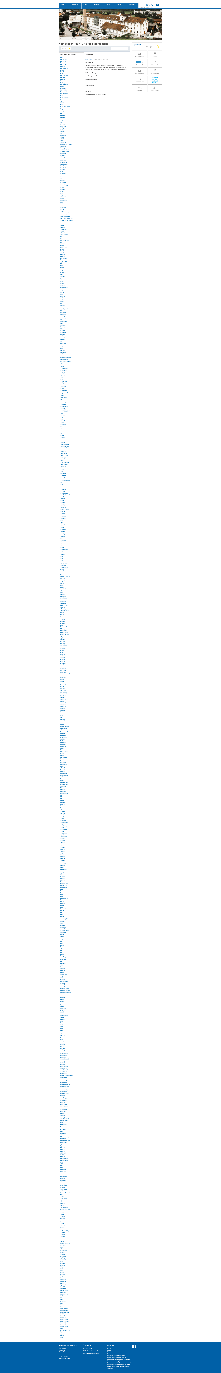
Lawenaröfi (63, 690)
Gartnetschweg (64, 392)
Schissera (62, 1062)
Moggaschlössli (64, 793)
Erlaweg (62, 267)
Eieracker (62, 254)
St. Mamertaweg (64, 1135)
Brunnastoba (63, 196)
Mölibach (62, 797)
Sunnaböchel (63, 1176)
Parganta (62, 873)
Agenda (109, 1350)
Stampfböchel (63, 1142)
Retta (61, 941)
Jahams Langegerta (65, 576)
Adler (61, 57)
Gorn (61, 433)
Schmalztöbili (63, 1073)
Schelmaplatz (63, 1050)
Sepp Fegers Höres (65, 1117)
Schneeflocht (63, 1088)
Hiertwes (62, 515)
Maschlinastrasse (64, 741)
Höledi (61, 543)
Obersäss (62, 854)
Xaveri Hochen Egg (65, 1330)
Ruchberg (62, 997)
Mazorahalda (63, 760)
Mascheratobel (64, 737)
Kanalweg (62, 594)
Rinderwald (63, 959)
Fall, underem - (64, 280)
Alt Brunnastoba (64, 68)
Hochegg (62, 533)
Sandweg (62, 1019)
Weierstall (62, 1287)
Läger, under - (63, 670)
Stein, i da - (63, 1147)
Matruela (62, 748)
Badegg (62, 137)
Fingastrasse (63, 325)
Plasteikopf (63, 892)
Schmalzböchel (64, 1070)
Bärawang (62, 148)
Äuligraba (62, 115)
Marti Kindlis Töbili (65, 732)
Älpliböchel (63, 64)
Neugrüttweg (63, 826)
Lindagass (62, 708)
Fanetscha (62, 289)
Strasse (61, 1173)
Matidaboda (63, 742)
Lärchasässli (63, 685)
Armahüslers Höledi (65, 106)
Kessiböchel (63, 619)
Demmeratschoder (65, 216)
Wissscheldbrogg (64, 1321)
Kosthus (62, 650)
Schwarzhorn (63, 1108)
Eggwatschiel (63, 247)
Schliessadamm (64, 1066)
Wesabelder (63, 1301)
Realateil (62, 936)
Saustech (62, 1032)
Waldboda (62, 1263)
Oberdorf (62, 849)
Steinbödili (63, 1149)
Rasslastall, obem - (65, 930)
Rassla (61, 923)
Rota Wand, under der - (66, 992)
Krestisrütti (62, 654)
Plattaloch (62, 900)
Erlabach (62, 265)
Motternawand (63, 806)
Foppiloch (62, 337)
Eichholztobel (63, 251)
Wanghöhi (62, 1274)
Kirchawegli (63, 623)
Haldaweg (62, 477)
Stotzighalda (63, 1171)
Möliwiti (62, 800)
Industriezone (63, 572)
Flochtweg (62, 327)
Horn (61, 553)
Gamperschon (63, 370)
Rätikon (62, 934)
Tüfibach (62, 1223)
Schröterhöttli (63, 1100)
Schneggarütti (63, 1097)
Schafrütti (62, 1048)
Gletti (61, 419)
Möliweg (62, 798)
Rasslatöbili (63, 932)
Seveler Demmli (64, 1120)
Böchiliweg (63, 173)
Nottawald (62, 842)
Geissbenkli (63, 402)
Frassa (61, 348)
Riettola (62, 954)
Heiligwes (62, 504)
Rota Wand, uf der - (65, 988)
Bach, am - (62, 124)
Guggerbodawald (64, 464)
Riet (61, 948)
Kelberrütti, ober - (64, 609)
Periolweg (62, 876)
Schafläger (62, 1044)
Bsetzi (61, 202)
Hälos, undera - (64, 487)
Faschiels (62, 307)
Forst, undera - (63, 345)
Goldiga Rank (63, 421)
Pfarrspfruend (63, 885)
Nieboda (62, 831)
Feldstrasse (63, 312)
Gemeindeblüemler (65, 410)
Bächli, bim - (63, 126)
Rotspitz (62, 994)
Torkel (61, 1194)
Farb (61, 303)
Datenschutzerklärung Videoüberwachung (118, 1364)
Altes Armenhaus (64, 92)
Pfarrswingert (63, 887)
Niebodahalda (63, 833)
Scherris (62, 1051)
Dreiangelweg (63, 229)
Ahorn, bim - (63, 61)
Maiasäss (62, 730)
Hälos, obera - (63, 486)
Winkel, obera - (64, 1306)
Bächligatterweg (64, 130)
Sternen (62, 1131)
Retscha (62, 939)
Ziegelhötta (63, 1332)
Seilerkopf (62, 1113)
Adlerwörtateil (63, 59)
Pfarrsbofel (62, 882)
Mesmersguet (63, 773)
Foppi (61, 336)
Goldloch (62, 422)
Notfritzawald (63, 836)
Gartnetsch (62, 388)
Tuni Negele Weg (64, 1230)
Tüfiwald (62, 1227)
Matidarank (63, 744)
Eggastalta (62, 242)
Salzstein (62, 1012)
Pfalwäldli (62, 880)
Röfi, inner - (63, 967)
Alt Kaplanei (63, 72)
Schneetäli (62, 1095)
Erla (61, 263)
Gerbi (61, 413)
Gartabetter (63, 386)
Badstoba (62, 139)
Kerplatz (62, 618)
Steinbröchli (63, 1153)
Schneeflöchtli (63, 1091)
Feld (61, 310)
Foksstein (62, 330)
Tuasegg (62, 1212)
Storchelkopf (63, 1169)
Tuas (61, 1211)
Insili (61, 574)
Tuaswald (62, 1218)
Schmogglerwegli (64, 1086)
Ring (61, 961)
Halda (61, 471)
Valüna (61, 1247)
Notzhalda (62, 847)
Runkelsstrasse (64, 1003)
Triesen (62, 1205)
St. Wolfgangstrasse (65, 1140)
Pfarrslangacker (64, 883)
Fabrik (61, 271)
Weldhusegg (63, 1292)
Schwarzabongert (64, 1106)
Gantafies (62, 372)
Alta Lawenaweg (64, 75)
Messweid (62, 780)
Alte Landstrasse (64, 84)
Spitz (61, 1126)
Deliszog (62, 209)
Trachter (62, 1196)
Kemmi (62, 612)
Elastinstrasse (63, 258)
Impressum (110, 1352)
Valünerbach (63, 1254)
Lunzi (61, 717)
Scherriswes (63, 1057)
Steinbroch (62, 1151)
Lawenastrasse (63, 692)
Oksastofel (62, 858)
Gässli (61, 399)
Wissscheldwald (64, 1324)
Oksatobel (62, 860)
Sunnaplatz (63, 1180)
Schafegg (62, 1042)
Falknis (61, 274)
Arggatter (62, 101)
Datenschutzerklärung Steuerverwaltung (118, 1366)
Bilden (119, 4)
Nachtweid (62, 811)
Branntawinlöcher (64, 186)
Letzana (62, 701)
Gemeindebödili (64, 412)
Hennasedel (63, 507)
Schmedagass (63, 1077)
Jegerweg (62, 578)
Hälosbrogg (63, 489)
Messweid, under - (65, 784)
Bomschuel (63, 182)
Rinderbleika (63, 957)
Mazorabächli (63, 757)
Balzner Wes (63, 146)
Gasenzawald (63, 397)
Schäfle (62, 1046)
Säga (61, 1004)
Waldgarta (62, 1265)
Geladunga (62, 408)
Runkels (62, 1001)
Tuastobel (62, 1216)
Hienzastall (63, 513)
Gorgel (61, 430)
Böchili (61, 171)
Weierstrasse (63, 1288)
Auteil (61, 120)
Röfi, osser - (63, 968)
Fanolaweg (62, 298)
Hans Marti (62, 496)
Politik (62, 4)
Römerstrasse (63, 974)
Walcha (61, 1261)
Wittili (61, 1328)
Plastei (61, 889)
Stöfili (61, 1165)
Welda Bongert (64, 1290)
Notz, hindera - (64, 845)
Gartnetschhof (63, 390)
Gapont (62, 377)
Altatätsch (62, 79)
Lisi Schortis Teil (64, 713)
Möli (61, 795)
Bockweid (62, 175)
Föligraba (62, 334)
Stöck (61, 1162)
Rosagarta (62, 976)
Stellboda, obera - (64, 1158)
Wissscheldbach (64, 1319)
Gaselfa (62, 393)
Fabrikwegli (63, 272)
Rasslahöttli (63, 927)
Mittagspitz (62, 789)
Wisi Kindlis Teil (64, 1310)
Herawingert (63, 511)
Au (60, 108)
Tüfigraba (62, 1225)
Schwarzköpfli (63, 1109)
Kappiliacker (63, 601)
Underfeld (62, 1236)
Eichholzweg (63, 252)
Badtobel (62, 140)
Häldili (61, 482)
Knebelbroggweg (64, 634)
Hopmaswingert (64, 549)
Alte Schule (63, 88)
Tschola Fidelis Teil (65, 1209)
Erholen (108, 4)
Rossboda (62, 979)
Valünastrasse (63, 1250)
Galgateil (62, 365)
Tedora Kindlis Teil (64, 1189)
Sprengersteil (63, 1127)
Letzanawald (63, 703)
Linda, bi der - (63, 706)
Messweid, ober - (64, 782)
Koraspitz (62, 647)
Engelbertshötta (64, 261)
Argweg (62, 102)
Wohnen (96, 4)
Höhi (61, 538)
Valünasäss (62, 1249)
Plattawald (62, 907)
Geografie (110, 1368)
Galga (61, 363)
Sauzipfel (62, 1035)
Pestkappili (63, 878)
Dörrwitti (62, 225)
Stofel (61, 1164)
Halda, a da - (63, 473)
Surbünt (62, 1182)
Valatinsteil (62, 1245)
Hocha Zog (62, 531)
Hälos (61, 484)
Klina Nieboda (63, 627)
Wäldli (61, 1268)
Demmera (62, 211)
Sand (61, 1014)
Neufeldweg (63, 820)
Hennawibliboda (64, 509)
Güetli (61, 460)
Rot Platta (62, 983)
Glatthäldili (63, 415)
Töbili (61, 1191)
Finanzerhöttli (63, 321)
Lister (61, 715)
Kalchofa (62, 583)
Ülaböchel (62, 1232)
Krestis (61, 652)
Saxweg (62, 1041)
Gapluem (62, 375)
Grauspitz (62, 442)
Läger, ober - (63, 668)
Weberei (62, 1283)
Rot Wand (62, 985)
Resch (61, 938)
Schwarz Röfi (63, 1102)
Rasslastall (62, 929)
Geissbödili (63, 404)
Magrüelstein (63, 728)
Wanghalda (62, 1272)
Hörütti (61, 556)
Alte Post (62, 86)
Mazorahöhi (63, 762)
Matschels (62, 750)
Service (85, 4)
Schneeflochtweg (64, 1093)
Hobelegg (62, 524)
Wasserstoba (63, 1281)
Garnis (61, 379)
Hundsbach (63, 565)
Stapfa (61, 1144)
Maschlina (62, 739)
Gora (61, 426)
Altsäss (61, 95)
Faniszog (62, 292)
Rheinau (62, 945)
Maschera (62, 733)
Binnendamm (63, 162)
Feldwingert (63, 316)
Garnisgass (62, 383)
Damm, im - (63, 205)
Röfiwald (62, 972)
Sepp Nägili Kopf (64, 1118)
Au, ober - (62, 110)
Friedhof (62, 354)
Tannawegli (63, 1183)
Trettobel (62, 1202)
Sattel (61, 1026)
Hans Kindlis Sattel (65, 495)
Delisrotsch (63, 207)
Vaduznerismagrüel (65, 1243)
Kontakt (109, 1348)
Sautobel (62, 1033)
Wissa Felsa (63, 1315)
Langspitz (62, 681)
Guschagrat (63, 466)
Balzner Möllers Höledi (66, 144)
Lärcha (61, 683)
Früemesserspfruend (65, 357)
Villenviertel (63, 1256)
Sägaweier (62, 1010)
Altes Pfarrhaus (64, 93)
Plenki (61, 914)
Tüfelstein (62, 1221)
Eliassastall (62, 260)
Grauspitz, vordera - (65, 446)
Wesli (61, 1303)
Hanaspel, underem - (65, 493)
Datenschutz (110, 1353)
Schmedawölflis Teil (65, 1084)
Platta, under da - (64, 898)
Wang (61, 1270)
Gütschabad (63, 468)
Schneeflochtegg (64, 1089)
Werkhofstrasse (64, 1296)
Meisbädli (62, 771)
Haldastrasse (63, 475)
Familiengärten (64, 287)
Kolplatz (62, 636)
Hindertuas (63, 518)
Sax (60, 1037)
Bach (61, 122)
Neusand (62, 827)
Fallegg (61, 281)
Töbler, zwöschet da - (65, 1193)
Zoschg (61, 1337)
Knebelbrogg (63, 630)
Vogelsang (62, 1258)
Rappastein (63, 921)
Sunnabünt (62, 1178)
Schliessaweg (63, 1068)
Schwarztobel (63, 1111)
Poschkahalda (63, 920)
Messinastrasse (64, 779)
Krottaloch (62, 657)
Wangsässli (62, 1276)
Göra (61, 428)
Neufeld (62, 818)
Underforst (62, 1238)
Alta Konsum (63, 73)
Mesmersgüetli (64, 775)
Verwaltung (75, 4)
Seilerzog (62, 1115)
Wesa (61, 1299)
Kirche (61, 625)
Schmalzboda (63, 1071)
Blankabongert (63, 164)
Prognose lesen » (138, 45)
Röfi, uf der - (63, 970)
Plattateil (62, 905)
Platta (61, 894)
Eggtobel (62, 245)
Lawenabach (63, 688)
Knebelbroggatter (64, 632)
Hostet (61, 562)
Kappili (61, 600)
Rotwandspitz (63, 995)
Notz (61, 844)
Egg (61, 236)
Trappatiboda (63, 1198)
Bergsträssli (63, 160)
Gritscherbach (63, 448)
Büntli (61, 204)
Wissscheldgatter (64, 1323)
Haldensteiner (63, 478)
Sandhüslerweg (64, 1015)
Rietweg (62, 956)
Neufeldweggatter (64, 822)
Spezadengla (63, 1124)
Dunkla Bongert (64, 234)
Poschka (62, 916)
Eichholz (62, 249)
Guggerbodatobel (64, 462)
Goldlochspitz (63, 424)
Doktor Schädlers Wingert (66, 218)
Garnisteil (62, 384)
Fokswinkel (63, 332)
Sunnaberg (62, 1174)
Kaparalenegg (63, 598)
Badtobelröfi (63, 142)
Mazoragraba (63, 759)
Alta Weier (62, 77)
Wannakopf (63, 1279)
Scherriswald (63, 1055)
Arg (60, 99)
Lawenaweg (63, 695)
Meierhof (62, 768)
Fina (61, 319)
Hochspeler (63, 534)
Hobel (61, 520)
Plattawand (63, 909)
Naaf (61, 809)
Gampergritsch (64, 368)
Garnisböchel (63, 381)
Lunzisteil (62, 719)
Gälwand (62, 366)
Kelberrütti (62, 607)
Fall (61, 278)
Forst (61, 341)
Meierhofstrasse (64, 769)
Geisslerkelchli (64, 406)
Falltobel (62, 283)
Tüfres (61, 1229)
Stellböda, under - (64, 1160)
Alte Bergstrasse (64, 83)
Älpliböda (62, 66)
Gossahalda (63, 439)
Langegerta (63, 675)
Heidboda (62, 502)
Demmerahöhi (64, 214)
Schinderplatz (63, 1061)
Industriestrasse (64, 571)
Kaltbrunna (62, 591)
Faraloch (62, 301)
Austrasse (62, 119)
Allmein (62, 63)
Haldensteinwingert (65, 480)
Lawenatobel (63, 694)
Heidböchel (63, 500)
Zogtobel (62, 1335)
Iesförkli (62, 569)
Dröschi (62, 231)
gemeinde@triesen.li (64, 1358)
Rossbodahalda (64, 981)
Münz (61, 807)
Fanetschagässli (64, 290)
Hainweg (62, 469)
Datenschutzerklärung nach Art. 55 (116, 1357)
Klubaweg (62, 628)
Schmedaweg (63, 1082)
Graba (61, 440)
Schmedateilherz (64, 1080)
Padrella (62, 867)
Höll (61, 545)
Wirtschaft (131, 4)
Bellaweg (62, 157)
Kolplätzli (62, 638)
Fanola (61, 294)
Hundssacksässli (64, 567)
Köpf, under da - (64, 645)
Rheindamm (63, 947)
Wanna (61, 1277)
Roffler (61, 965)
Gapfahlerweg (63, 374)
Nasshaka (62, 813)
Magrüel (62, 724)
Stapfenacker (63, 1146)
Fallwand (62, 285)
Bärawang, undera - (65, 151)
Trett (61, 1200)
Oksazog (62, 862)
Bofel (61, 178)
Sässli (61, 1021)
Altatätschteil (63, 81)
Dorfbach (62, 222)
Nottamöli (62, 840)
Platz (61, 912)
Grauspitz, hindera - (65, 444)
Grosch (61, 449)
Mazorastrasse (63, 764)
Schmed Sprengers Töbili (66, 1075)
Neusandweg (63, 829)
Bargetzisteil (63, 155)
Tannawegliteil (63, 1185)
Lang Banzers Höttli (65, 674)
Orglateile (62, 865)
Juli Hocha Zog (63, 581)
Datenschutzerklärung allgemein (116, 1355)
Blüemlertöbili (64, 167)
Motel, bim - (63, 802)
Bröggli (61, 195)
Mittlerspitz (63, 791)
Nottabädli (62, 838)
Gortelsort (62, 437)
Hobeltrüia (62, 525)
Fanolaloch (62, 296)
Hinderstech (63, 516)
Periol (61, 874)
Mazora (62, 753)
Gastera (62, 401)
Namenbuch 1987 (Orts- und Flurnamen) (75, 38)
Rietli (61, 950)
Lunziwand (62, 722)
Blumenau (62, 169)
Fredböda (62, 350)
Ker (60, 616)
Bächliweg (62, 131)
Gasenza (62, 395)
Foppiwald (62, 339)
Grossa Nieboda (64, 455)
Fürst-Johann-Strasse (65, 361)
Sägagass (62, 1006)
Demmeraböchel (64, 213)
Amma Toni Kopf (64, 97)
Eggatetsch (62, 243)
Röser (61, 977)
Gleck (61, 417)
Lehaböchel (63, 697)
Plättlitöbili (62, 910)
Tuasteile (62, 1214)
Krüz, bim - (63, 665)
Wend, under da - (64, 1294)
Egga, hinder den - (64, 240)
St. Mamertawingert (65, 1136)
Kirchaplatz (62, 621)
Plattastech (62, 903)
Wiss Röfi (62, 1314)
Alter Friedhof (63, 90)
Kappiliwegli (63, 603)
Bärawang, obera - (64, 149)
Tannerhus (62, 1187)
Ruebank (62, 999)
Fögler (61, 328)
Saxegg (61, 1039)
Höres (61, 551)
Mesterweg (63, 786)
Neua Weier (63, 816)
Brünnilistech (63, 200)
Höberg (62, 527)
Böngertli (62, 184)
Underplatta (63, 1240)
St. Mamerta (63, 1133)
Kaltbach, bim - (64, 589)
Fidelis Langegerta (64, 318)
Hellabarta (62, 506)
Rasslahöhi (62, 925)
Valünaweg (62, 1252)
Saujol (61, 1030)
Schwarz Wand (63, 1104)
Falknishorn (63, 276)
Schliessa (62, 1064)
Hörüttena (62, 554)
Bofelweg (62, 180)
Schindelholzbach (64, 1059)
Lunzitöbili (62, 721)
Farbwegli (62, 305)
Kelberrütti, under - (65, 610)
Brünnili (62, 198)
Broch (61, 193)
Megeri (61, 766)
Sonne (61, 1122)
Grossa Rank (63, 457)
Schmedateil (63, 1079)
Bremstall (62, 191)
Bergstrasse (63, 158)
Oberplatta (62, 853)
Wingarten (62, 1305)
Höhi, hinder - (63, 540)
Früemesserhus (64, 355)
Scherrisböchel (64, 1053)
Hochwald (62, 536)
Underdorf (62, 1234)
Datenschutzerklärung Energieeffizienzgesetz (119, 1362)
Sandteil (62, 1017)
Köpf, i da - (62, 641)
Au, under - (63, 111)
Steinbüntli (63, 1155)
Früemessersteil (64, 359)
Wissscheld (63, 1317)
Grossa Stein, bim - (65, 459)
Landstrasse (63, 672)
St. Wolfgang (63, 1138)
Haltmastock (63, 491)
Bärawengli (63, 153)
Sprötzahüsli (63, 1129)
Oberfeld (62, 851)
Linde (61, 712)
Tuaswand (62, 1220)
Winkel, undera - (64, 1308)
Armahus (62, 104)
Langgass (62, 679)
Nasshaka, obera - (64, 815)
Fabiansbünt (63, 269)
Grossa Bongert (64, 453)
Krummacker (63, 663)
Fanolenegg (63, 299)
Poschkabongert (64, 918)
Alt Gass (62, 70)
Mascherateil (63, 735)
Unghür (62, 1241)
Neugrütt (62, 824)
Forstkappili (63, 346)
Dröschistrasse (63, 233)
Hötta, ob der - (63, 563)
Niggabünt (62, 835)
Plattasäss (62, 901)
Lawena (62, 686)
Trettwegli (62, 1203)
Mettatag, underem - (65, 788)
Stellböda (62, 1156)
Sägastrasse (63, 1008)
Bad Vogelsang (63, 135)
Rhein (61, 943)
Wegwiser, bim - (64, 1285)
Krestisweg (62, 656)
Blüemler (62, 166)
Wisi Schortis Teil (64, 1312)
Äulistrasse (62, 117)
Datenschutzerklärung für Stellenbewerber (118, 1359)
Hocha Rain (63, 529)
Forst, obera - (63, 343)
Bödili (61, 177)
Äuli (61, 113)
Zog (61, 1334)
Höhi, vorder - (63, 542)
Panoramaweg (63, 869)
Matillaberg (63, 746)
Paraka (61, 871)
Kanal (61, 592)
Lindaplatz (62, 710)
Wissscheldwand (64, 1326)
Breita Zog (62, 187)
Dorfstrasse (63, 224)
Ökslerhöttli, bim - (64, 863)
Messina (62, 777)
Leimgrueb (63, 699)
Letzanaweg (63, 704)
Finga (61, 323)
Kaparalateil (63, 596)
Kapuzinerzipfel (64, 605)
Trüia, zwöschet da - (65, 1207)
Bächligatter (63, 128)
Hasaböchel (63, 498)
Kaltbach (62, 587)
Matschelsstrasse (64, 751)
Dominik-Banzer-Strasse (66, 220)
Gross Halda (63, 451)
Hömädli (62, 547)
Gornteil (62, 435)
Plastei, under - (64, 891)
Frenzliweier (63, 352)
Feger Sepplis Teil (64, 308)
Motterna (62, 804)
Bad (61, 133)
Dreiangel (62, 227)
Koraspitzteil (63, 648)
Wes (61, 1297)
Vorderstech (63, 1259)
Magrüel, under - (64, 726)
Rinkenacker (63, 963)
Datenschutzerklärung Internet (115, 1361)
